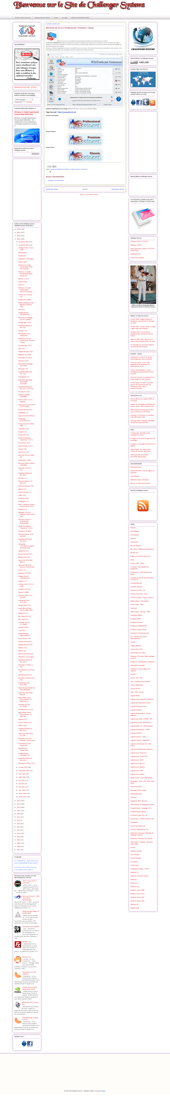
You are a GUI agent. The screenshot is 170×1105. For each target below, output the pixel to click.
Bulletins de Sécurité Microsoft (140, 556)
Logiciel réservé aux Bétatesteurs (141, 722)
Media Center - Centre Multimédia (141, 778)
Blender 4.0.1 (22, 489)
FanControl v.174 (23, 452)
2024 (18, 236)
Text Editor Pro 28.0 (24, 616)
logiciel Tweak (134, 908)
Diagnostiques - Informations (139, 601)
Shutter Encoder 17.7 (25, 492)
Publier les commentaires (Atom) (89, 194)
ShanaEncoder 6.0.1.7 (25, 345)
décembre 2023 (24, 242)
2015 (18, 824)
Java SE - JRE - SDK (136, 678)
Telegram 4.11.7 (23, 613)
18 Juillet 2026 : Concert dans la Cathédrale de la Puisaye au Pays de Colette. (141, 334)
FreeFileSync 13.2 (23, 377)
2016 (18, 820)
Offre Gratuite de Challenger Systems (142, 804)
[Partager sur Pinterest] (56, 166)
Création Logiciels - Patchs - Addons (141, 597)
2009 (18, 843)
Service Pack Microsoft (137, 826)
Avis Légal (64, 17)
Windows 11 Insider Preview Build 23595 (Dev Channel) (25, 267)
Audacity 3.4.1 (22, 719)
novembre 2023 (24, 245)
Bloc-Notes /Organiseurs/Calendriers (142, 549)
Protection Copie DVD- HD (138, 815)
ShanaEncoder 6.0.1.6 (25, 675)
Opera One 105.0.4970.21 (26, 416)
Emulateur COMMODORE (138, 626)
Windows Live (134, 887)
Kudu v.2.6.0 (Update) (137, 257)
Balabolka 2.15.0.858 (24, 355)
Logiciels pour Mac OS (137, 763)
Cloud (132, 560)
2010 (18, 840)
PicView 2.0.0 (22, 449)
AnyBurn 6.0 (22, 256)
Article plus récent (52, 189)
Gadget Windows (135, 646)
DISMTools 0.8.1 (135, 254)
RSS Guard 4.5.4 (23, 619)
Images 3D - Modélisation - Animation (142, 662)
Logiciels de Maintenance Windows (60, 169)
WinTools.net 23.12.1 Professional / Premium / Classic (26, 340)
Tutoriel (132, 847)
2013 (18, 830)
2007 (18, 850)
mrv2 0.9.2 (21, 310)
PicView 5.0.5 (27, 957)
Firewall (132, 642)
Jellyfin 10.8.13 (22, 282)
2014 (18, 827)
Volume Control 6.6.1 (25, 641)
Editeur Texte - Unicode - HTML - (140, 612)
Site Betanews (135, 476)
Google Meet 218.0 (24, 322)
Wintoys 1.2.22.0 (23, 279)
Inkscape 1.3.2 (22, 331)
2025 (18, 232)
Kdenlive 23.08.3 (23, 627)
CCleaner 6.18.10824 (24, 531)
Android (132, 528)
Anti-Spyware (134, 535)
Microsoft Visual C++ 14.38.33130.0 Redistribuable (25, 521)
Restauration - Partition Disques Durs (142, 819)
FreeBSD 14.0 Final (24, 589)
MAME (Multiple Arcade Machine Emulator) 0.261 (26, 304)
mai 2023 (22, 784)
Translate (29, 102)
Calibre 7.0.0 (22, 495)
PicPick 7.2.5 (22, 570)
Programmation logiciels (138, 812)
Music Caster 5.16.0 (24, 638)
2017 (18, 817)
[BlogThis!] (50, 166)
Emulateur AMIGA (136, 615)
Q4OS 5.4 (21, 285)
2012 (18, 833)
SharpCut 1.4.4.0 (23, 361)
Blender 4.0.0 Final (24, 557)
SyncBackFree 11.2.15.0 (25, 709)
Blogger (103, 1091)
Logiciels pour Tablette (137, 767)
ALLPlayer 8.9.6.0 (23, 498)
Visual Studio (134, 865)
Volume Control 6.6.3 (25, 410)
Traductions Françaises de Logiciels (141, 838)
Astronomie (134, 542)
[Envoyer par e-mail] (48, 166)
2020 (18, 807)
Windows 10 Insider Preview (139, 876)
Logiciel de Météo (136, 710)
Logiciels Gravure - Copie (138, 737)
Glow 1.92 (21, 348)
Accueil (85, 189)
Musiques (133, 797)
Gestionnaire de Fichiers (138, 653)
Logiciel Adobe (135, 696)
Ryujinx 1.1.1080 (23, 592)
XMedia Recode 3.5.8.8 (25, 351)
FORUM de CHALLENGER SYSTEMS (80, 17)
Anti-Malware (134, 531)
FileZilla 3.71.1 (27, 942)
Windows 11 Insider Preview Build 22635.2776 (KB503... (25, 290)
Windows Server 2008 (137, 890)
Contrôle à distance (136, 587)
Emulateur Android (136, 622)
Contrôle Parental (136, 583)
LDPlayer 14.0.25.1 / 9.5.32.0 (139, 241)
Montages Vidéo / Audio (138, 790)
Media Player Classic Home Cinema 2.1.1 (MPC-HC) (25, 714)
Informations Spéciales (137, 665)
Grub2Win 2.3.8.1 (23, 429)
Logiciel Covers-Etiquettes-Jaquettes (142, 699)
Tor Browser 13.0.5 (24, 392)
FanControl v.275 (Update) (31, 926)
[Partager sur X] (52, 166)
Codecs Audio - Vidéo (137, 563)
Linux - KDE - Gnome (137, 692)
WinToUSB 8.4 (22, 253)
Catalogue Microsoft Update (42, 17)
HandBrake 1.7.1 (23, 413)
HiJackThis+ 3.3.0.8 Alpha (26, 259)
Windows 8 (134, 883)
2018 (18, 814)
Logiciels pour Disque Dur (138, 753)
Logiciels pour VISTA (136, 771)
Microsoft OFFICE (136, 787)
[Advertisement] (27, 189)
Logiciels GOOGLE (136, 733)
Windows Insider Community (22, 17)
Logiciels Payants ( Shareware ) (79, 169)
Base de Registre (135, 545)
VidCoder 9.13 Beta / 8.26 (26, 763)
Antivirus (133, 538)
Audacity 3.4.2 (22, 509)
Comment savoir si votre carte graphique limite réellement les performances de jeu (140, 364)
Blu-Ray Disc (134, 553)
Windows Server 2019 (137, 901)
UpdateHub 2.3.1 (23, 551)
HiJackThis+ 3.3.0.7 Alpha (26, 657)
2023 (18, 239)
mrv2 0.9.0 (21, 630)
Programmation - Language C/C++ (141, 808)
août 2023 (22, 774)
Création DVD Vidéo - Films (139, 594)
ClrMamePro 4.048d (24, 300)
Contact (56, 17)
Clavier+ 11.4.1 (22, 648)
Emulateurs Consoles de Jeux (139, 633)
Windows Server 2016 (137, 897)
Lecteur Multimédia (136, 685)
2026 (18, 229)
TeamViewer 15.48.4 (24, 460)
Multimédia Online (136, 794)
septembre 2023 (24, 771)
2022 (18, 801)
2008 (18, 846)
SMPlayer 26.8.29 (135, 245)
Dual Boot (133, 608)
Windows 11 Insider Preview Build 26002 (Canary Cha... (25, 273)
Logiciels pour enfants (137, 774)
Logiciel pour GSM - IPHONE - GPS (141, 719)
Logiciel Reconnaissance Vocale (140, 703)
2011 (18, 837)
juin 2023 (22, 780)
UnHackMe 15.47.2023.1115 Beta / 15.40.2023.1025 (26, 546)
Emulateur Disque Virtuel (138, 629)
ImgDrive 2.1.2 (22, 581)
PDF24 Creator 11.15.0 (25, 446)
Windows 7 (134, 879)
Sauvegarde (134, 822)
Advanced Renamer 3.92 (26, 486)
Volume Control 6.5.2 (25, 722)
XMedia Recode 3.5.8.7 (25, 645)
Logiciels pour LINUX (136, 760)
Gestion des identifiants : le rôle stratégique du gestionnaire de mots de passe (142, 372)
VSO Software (134, 854)
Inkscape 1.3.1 (22, 478)
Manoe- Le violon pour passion (140, 483)
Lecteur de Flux (135, 688)
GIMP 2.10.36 (22, 725)
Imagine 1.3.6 (22, 432)
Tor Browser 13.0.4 (24, 443)
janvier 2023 (23, 797)
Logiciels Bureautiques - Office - (140, 729)
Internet (133, 674)
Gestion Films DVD (136, 649)
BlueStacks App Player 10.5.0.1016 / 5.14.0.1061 (25, 382)
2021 (18, 804)
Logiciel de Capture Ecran (138, 706)
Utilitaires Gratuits (136, 851)
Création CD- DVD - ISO (137, 590)
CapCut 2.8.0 (22, 651)
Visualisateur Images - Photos (139, 869)
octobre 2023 (23, 767)
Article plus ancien (118, 189)
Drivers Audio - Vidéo (137, 604)
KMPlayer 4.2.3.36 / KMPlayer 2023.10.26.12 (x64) (26, 514)
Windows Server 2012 (137, 894)
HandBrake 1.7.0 (23, 501)
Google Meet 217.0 (24, 605)
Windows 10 (134, 872)
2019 (18, 811)
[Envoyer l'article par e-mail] (50, 171)
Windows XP (134, 904)
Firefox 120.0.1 (23, 262)
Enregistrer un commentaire (56, 180)
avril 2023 (22, 787)
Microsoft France (135, 467)
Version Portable (135, 858)
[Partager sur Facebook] (54, 166)
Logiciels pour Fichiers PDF (138, 756)
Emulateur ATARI (135, 619)
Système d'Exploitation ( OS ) (139, 829)
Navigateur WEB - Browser (138, 801)
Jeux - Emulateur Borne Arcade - (140, 681)
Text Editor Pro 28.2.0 (25, 358)
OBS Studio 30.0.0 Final (25, 654)
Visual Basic (134, 862)
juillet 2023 (22, 777)
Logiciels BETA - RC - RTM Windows (141, 726)
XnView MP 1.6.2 (23, 435)
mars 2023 (22, 790)
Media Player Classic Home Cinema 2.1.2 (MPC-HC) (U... (25, 699)
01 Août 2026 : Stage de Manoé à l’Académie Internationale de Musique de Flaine (142, 321)
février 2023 (23, 793)
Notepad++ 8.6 (23, 369)
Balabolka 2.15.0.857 (24, 573)
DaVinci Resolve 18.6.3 (25, 554)
